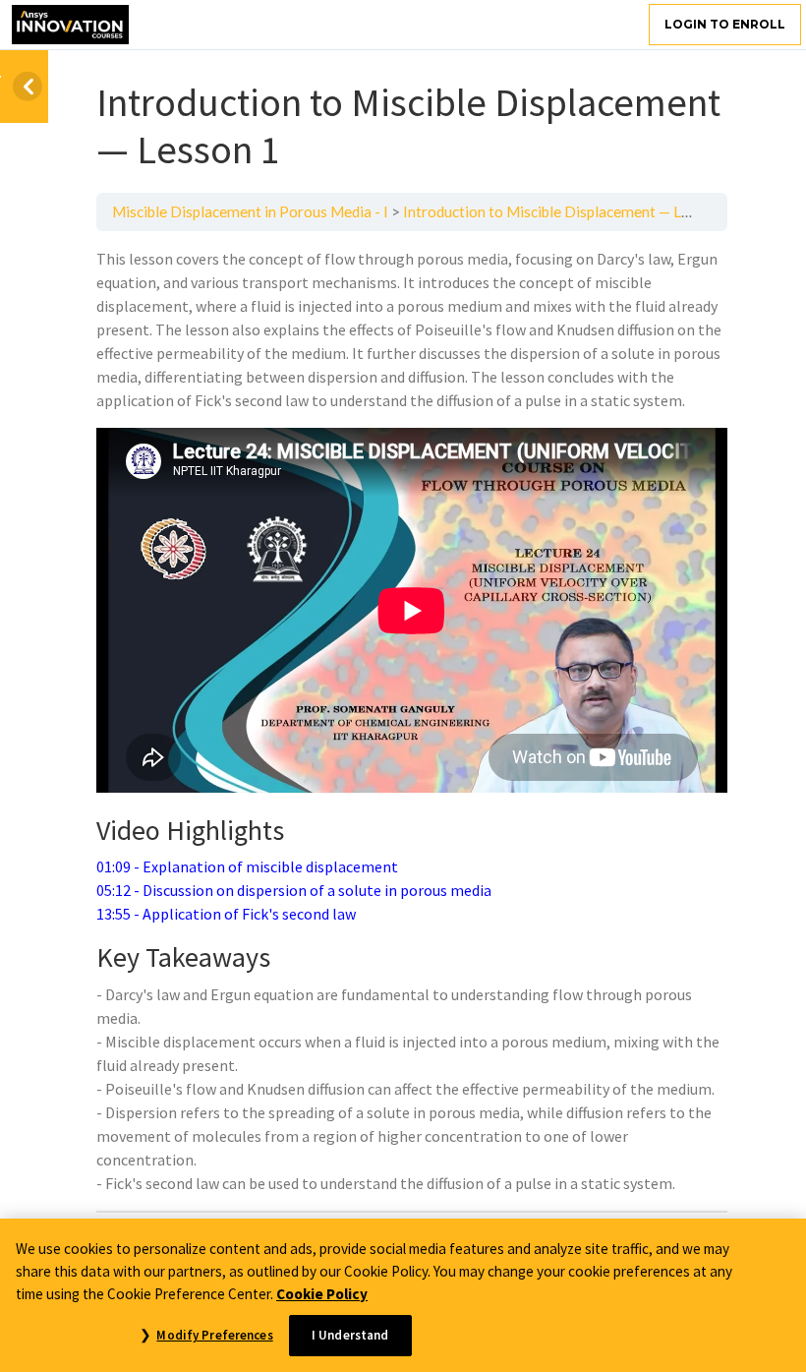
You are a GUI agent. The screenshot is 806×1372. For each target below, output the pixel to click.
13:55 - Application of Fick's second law (226, 914)
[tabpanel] (411, 721)
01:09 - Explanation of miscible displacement (247, 866)
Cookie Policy (322, 1293)
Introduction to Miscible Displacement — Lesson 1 (567, 211)
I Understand (350, 1335)
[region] (403, 1295)
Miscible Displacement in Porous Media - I (250, 211)
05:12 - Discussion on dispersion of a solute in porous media (293, 890)
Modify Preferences (214, 1335)
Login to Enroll (724, 24)
